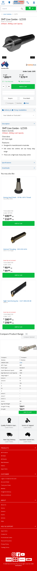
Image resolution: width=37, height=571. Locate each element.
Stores (3, 508)
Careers (3, 511)
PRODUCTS (5, 448)
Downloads (6, 168)
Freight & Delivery (6, 492)
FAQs (2, 521)
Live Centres (7, 14)
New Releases (5, 462)
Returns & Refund (6, 495)
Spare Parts (4, 469)
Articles (3, 518)
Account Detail (5, 482)
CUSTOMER (5, 474)
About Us (3, 505)
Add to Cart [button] (23, 86)
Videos (3, 465)
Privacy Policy (5, 544)
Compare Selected (29, 337)
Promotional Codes (6, 537)
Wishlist (3, 488)
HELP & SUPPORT (7, 526)
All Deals (3, 456)
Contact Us (4, 534)
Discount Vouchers (6, 541)
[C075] (18, 43)
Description (6, 124)
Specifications (6, 163)
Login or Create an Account (8, 478)
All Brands (4, 459)
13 (26, 334)
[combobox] (18, 115)
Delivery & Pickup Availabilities (15, 110)
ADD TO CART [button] (28, 412)
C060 (21, 362)
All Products (4, 452)
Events (3, 514)
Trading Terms (5, 547)
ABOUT (3, 500)
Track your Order (6, 485)
